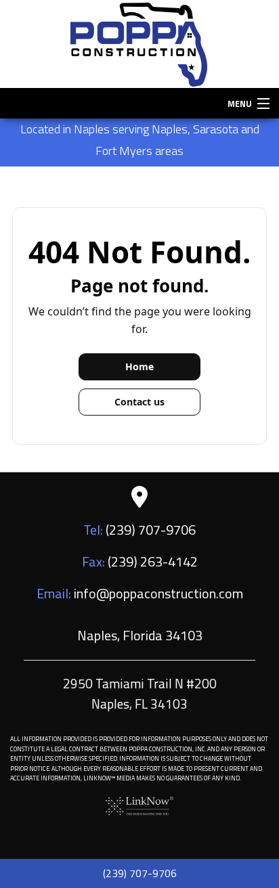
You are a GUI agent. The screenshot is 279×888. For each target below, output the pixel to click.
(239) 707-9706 (140, 873)
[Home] (139, 43)
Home (139, 366)
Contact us (139, 401)
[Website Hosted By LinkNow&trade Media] (139, 805)
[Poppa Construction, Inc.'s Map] (139, 497)
